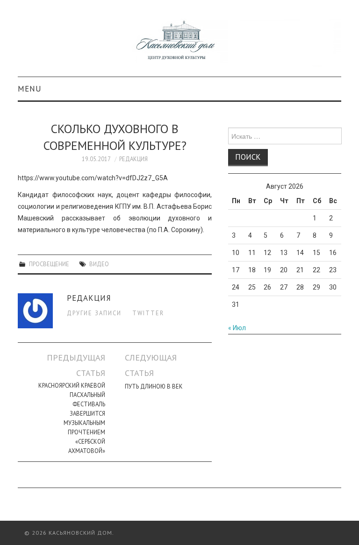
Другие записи (94, 313)
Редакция (133, 159)
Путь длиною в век (154, 386)
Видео (99, 264)
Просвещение (49, 264)
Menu (30, 89)
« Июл (237, 328)
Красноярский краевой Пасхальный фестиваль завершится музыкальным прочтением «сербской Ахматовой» (71, 418)
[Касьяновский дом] (179, 42)
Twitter (148, 313)
